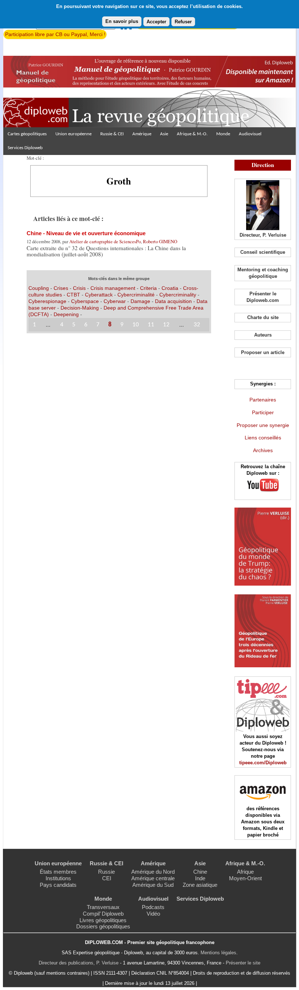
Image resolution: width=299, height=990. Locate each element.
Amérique (141, 134)
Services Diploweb (25, 147)
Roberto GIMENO (160, 241)
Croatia (170, 288)
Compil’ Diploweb (103, 914)
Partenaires (262, 400)
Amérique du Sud (153, 885)
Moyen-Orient (245, 878)
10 (135, 325)
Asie (164, 134)
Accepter (156, 21)
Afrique (245, 872)
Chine (200, 872)
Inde (200, 878)
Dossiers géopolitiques (103, 926)
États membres (58, 872)
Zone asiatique (200, 885)
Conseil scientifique (262, 252)
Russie (106, 872)
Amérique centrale (153, 878)
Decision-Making (80, 308)
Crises (61, 288)
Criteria (148, 288)
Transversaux (103, 907)
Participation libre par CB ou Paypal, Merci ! (55, 34)
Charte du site (263, 317)
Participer (263, 412)
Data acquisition (173, 301)
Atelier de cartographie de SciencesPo (105, 241)
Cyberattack (99, 295)
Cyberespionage (47, 301)
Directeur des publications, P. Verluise (79, 963)
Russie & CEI (112, 134)
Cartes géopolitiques (27, 134)
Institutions (58, 878)
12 (166, 325)
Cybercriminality (177, 295)
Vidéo (153, 914)
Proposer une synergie (263, 425)
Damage (140, 301)
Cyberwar (115, 301)
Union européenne (73, 134)
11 (151, 325)
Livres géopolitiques (103, 920)
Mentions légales (218, 952)
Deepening (66, 314)
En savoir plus (121, 21)
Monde (223, 134)
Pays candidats (58, 885)
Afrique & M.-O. (192, 134)
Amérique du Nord (153, 872)
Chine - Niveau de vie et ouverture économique (86, 233)
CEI (106, 878)
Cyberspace (85, 301)
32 (197, 325)
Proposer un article (262, 352)
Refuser (183, 21)
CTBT (73, 295)
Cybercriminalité (136, 295)
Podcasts (153, 907)
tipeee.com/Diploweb (263, 762)
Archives (263, 450)
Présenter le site (243, 963)
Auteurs (263, 335)
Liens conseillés (263, 437)
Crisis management (112, 288)
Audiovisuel (250, 134)
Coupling (38, 288)
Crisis (79, 288)
